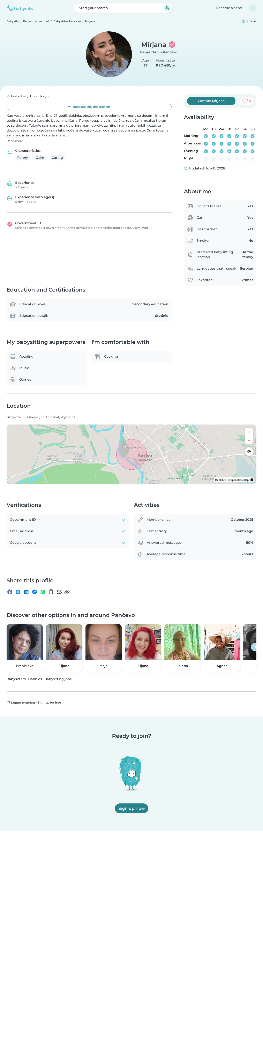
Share (251, 21)
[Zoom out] (249, 440)
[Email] (59, 592)
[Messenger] (34, 592)
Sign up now (131, 808)
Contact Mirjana (211, 101)
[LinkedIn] (26, 592)
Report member (22, 703)
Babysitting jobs (58, 679)
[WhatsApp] (42, 592)
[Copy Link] (67, 592)
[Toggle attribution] (251, 480)
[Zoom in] (249, 432)
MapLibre (220, 480)
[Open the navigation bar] (252, 8)
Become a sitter (229, 8)
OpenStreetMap (239, 480)
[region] (131, 455)
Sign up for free (49, 702)
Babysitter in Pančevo (158, 52)
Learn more (141, 227)
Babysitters (16, 679)
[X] (18, 592)
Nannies (35, 679)
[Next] (255, 647)
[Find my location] (249, 452)
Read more (15, 141)
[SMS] (51, 592)
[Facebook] (10, 592)
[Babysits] (20, 8)
